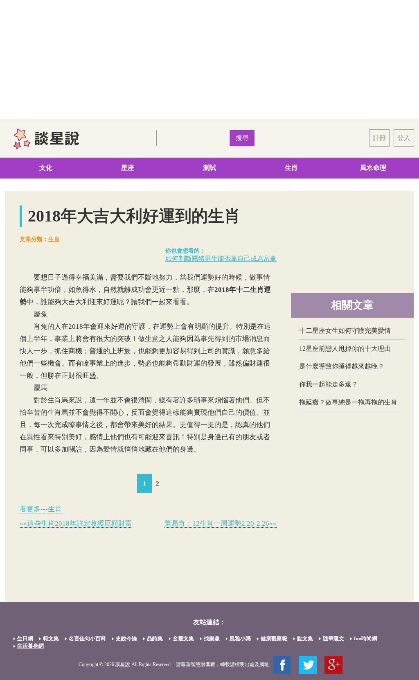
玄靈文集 (183, 638)
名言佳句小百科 (87, 638)
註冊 (379, 137)
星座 (127, 167)
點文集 (305, 638)
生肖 (291, 167)
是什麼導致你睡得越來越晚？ (341, 366)
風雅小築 (240, 638)
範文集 (51, 638)
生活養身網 (30, 646)
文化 (45, 167)
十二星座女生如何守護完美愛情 (345, 330)
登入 (403, 137)
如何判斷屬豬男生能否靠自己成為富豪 (221, 258)
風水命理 (373, 167)
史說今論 (126, 638)
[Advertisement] (209, 59)
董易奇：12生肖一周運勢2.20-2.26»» (220, 523)
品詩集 (155, 638)
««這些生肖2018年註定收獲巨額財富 (76, 523)
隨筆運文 (333, 638)
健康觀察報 (274, 638)
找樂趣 (212, 638)
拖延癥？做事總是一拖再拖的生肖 (348, 402)
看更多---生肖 (41, 509)
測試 (209, 167)
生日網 (25, 638)
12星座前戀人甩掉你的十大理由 (345, 348)
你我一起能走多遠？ (328, 384)
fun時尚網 (365, 638)
